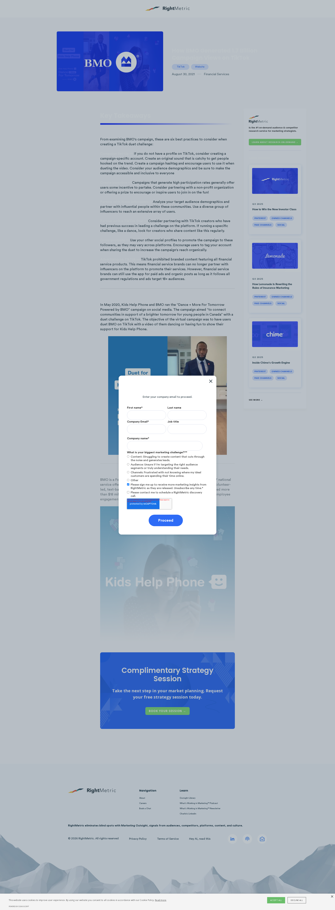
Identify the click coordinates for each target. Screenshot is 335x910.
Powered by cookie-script (19, 906)
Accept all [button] (276, 900)
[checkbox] (167, 468)
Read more (160, 900)
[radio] (167, 458)
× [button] (332, 896)
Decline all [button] (297, 900)
